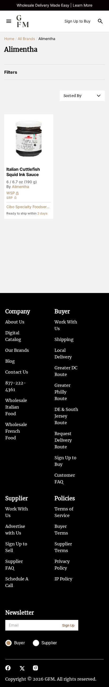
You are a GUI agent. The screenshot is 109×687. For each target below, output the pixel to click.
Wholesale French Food (16, 431)
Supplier (16, 498)
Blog (10, 361)
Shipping (64, 339)
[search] (100, 21)
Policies (64, 498)
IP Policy (63, 578)
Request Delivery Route (63, 440)
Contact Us (16, 372)
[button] (82, 95)
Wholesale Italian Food (16, 407)
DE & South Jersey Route (66, 416)
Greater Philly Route (62, 392)
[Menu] (8, 21)
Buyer (62, 311)
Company (17, 311)
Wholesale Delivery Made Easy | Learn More (54, 5)
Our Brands (17, 350)
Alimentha (46, 38)
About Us (14, 322)
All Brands (26, 38)
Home (9, 38)
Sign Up (68, 625)
